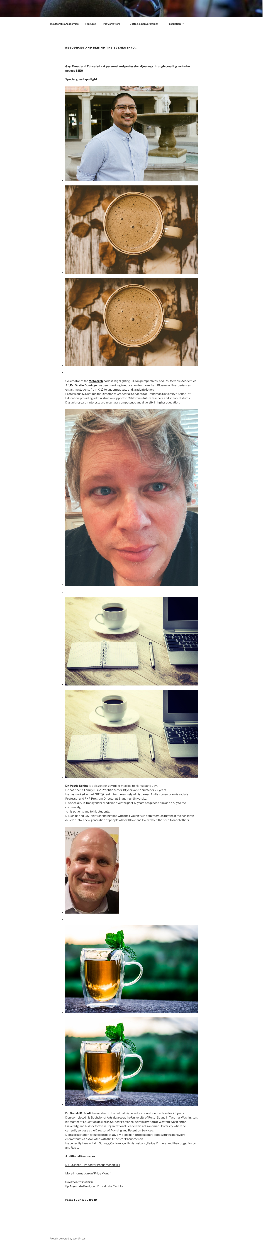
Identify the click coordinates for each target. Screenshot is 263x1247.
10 (95, 1199)
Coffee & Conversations (144, 23)
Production (174, 23)
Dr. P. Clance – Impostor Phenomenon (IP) (92, 1165)
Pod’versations (111, 23)
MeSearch (96, 381)
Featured (90, 23)
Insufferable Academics (64, 23)
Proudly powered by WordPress (68, 1238)
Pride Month (102, 1173)
